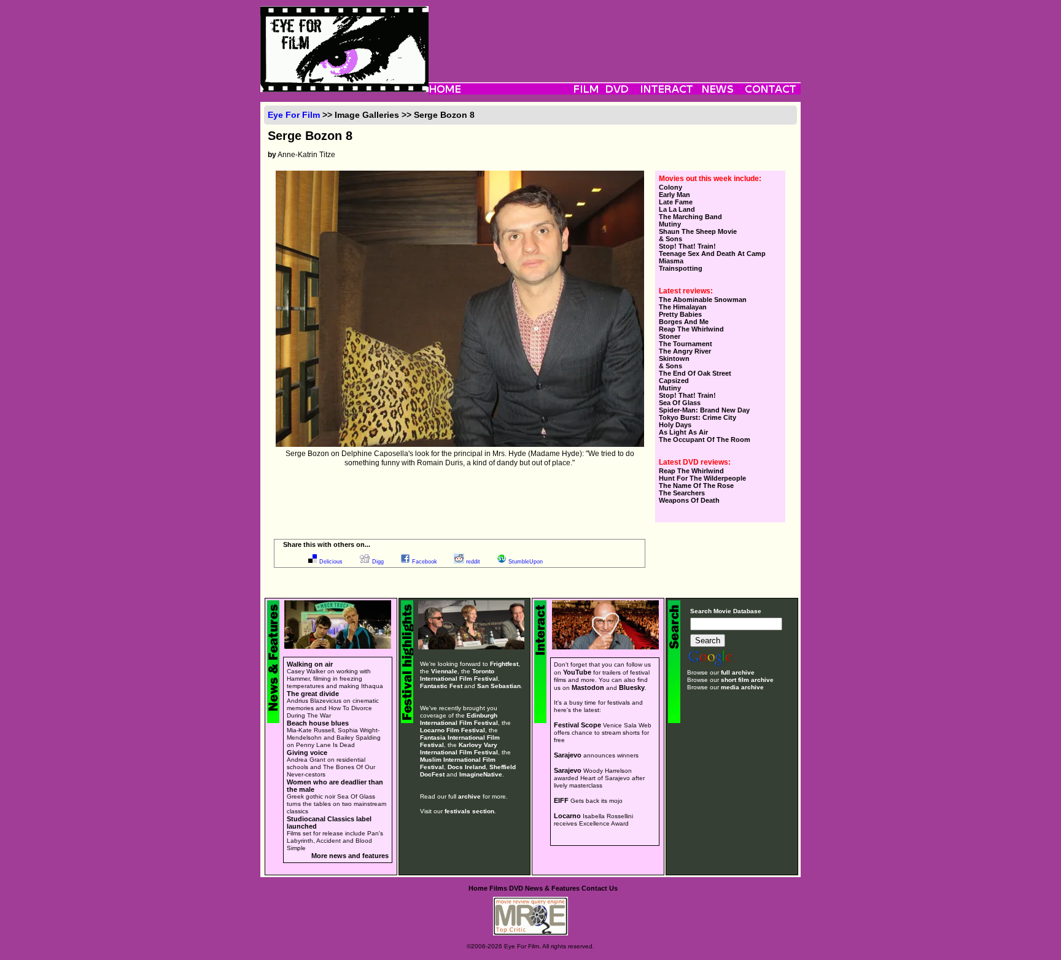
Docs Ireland (467, 767)
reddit (473, 562)
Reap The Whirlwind (691, 329)
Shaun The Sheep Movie (698, 231)
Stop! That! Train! (687, 246)
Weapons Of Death (689, 500)
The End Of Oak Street (695, 373)
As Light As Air (683, 432)
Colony (670, 187)
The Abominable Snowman (703, 299)
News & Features (552, 888)
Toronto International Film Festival (459, 675)
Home (478, 888)
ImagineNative (480, 774)
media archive (742, 687)
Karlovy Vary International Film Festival (459, 748)
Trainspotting (680, 268)
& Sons (670, 238)
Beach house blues (318, 723)
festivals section (469, 811)
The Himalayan (683, 307)
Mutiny (670, 224)
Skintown (674, 358)
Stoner (669, 336)
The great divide (313, 693)
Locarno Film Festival (452, 730)
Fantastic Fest (441, 686)
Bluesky (632, 687)
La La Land (677, 209)
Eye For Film (294, 115)
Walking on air (310, 664)
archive (469, 796)
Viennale (444, 671)
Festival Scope (577, 725)
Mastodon (588, 687)
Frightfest (504, 663)
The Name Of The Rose (696, 485)
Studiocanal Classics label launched (329, 822)
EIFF (561, 800)
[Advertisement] (614, 33)
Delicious (331, 562)
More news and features (350, 855)
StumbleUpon (525, 562)
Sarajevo (567, 755)
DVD (516, 888)
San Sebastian (499, 686)
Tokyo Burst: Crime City (697, 417)
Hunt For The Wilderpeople (702, 478)
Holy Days (675, 424)
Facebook (424, 562)
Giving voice (307, 752)
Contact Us (599, 888)
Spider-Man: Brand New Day (704, 410)
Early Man (674, 194)
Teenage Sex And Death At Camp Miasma (712, 257)
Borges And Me (684, 321)
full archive (738, 672)
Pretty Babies (680, 314)
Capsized (674, 380)
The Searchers (682, 493)
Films (498, 888)
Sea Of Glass (680, 402)
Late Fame (676, 202)
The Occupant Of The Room (704, 439)
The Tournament (685, 343)
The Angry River (685, 351)
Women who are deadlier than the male (335, 785)
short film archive (747, 679)
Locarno (567, 815)
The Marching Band (690, 216)
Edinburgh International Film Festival (459, 719)
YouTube (577, 672)
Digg (378, 562)
